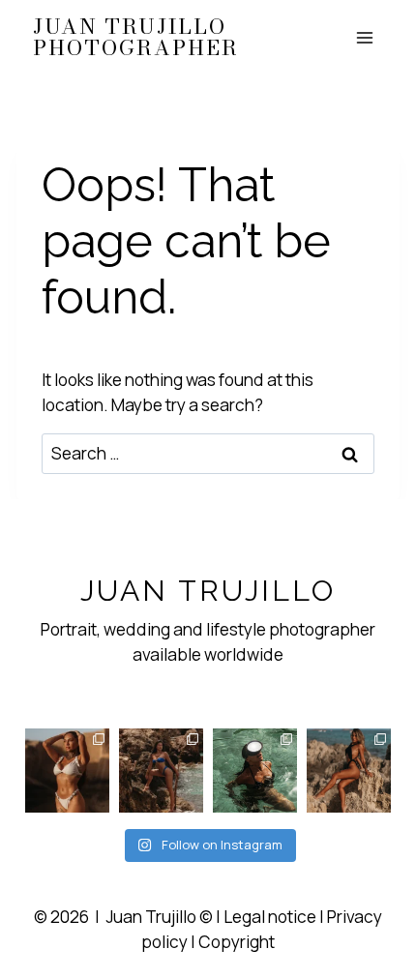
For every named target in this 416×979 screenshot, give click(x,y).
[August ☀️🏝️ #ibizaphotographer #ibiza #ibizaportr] (349, 770)
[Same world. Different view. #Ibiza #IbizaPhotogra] (255, 770)
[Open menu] (365, 37)
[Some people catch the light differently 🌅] (67, 770)
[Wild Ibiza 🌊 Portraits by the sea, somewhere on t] (161, 770)
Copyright (236, 942)
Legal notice (269, 916)
